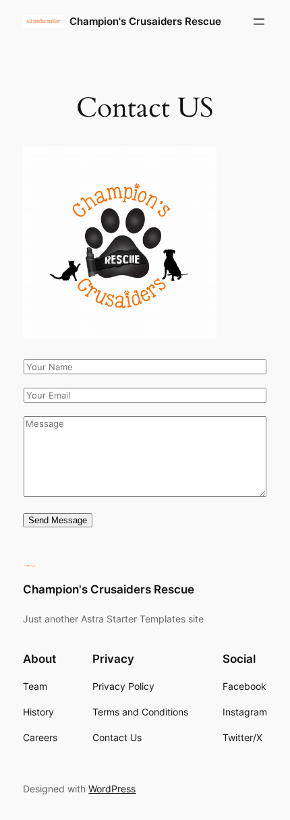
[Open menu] (259, 21)
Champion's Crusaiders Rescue (145, 22)
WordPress (112, 788)
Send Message (57, 520)
